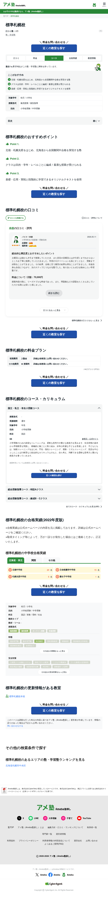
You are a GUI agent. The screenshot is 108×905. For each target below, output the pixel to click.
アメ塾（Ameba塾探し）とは (31, 827)
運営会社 (78, 840)
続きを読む (54, 293)
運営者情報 (61, 833)
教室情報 (92, 58)
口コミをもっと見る (51, 310)
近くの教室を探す (54, 48)
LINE (36, 818)
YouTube (87, 818)
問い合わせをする (15, 725)
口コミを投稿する (17, 218)
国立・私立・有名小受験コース (23, 408)
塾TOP (5, 16)
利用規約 (11, 840)
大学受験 (53, 818)
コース (54, 58)
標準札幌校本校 (17, 696)
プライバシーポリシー (29, 840)
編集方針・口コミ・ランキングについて (65, 827)
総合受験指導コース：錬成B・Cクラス (27, 498)
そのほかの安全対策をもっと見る (54, 672)
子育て (70, 818)
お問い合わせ (92, 840)
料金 (35, 58)
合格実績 (73, 58)
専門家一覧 (47, 833)
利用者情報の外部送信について (56, 840)
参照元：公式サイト (90, 439)
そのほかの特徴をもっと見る (54, 651)
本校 (11, 228)
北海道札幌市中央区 (16, 765)
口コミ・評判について (93, 218)
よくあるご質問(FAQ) (54, 843)
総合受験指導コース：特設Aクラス (25, 489)
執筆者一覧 (92, 827)
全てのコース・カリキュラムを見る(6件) (82, 506)
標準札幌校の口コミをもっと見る (85, 320)
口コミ (16, 58)
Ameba (43, 874)
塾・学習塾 (10, 34)
